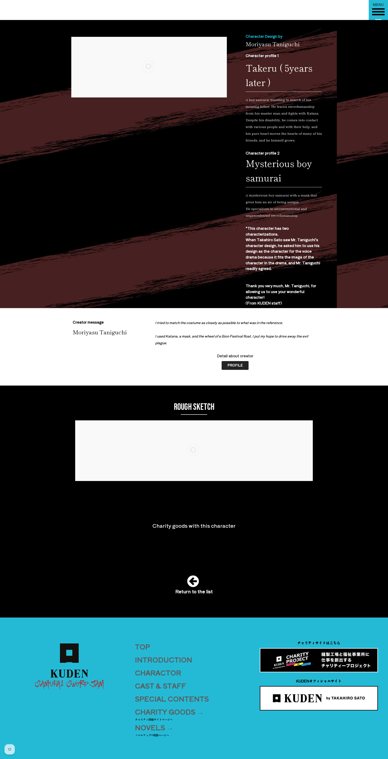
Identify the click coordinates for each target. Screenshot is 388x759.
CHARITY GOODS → (169, 712)
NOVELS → (154, 727)
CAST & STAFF (160, 686)
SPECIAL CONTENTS (172, 699)
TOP (142, 646)
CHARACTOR (158, 672)
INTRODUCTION (163, 659)
